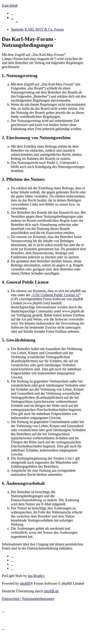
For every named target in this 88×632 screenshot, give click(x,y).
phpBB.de (51, 591)
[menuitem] (12, 13)
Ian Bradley (36, 576)
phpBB (25, 583)
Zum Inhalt (10, 5)
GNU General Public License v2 (56, 295)
